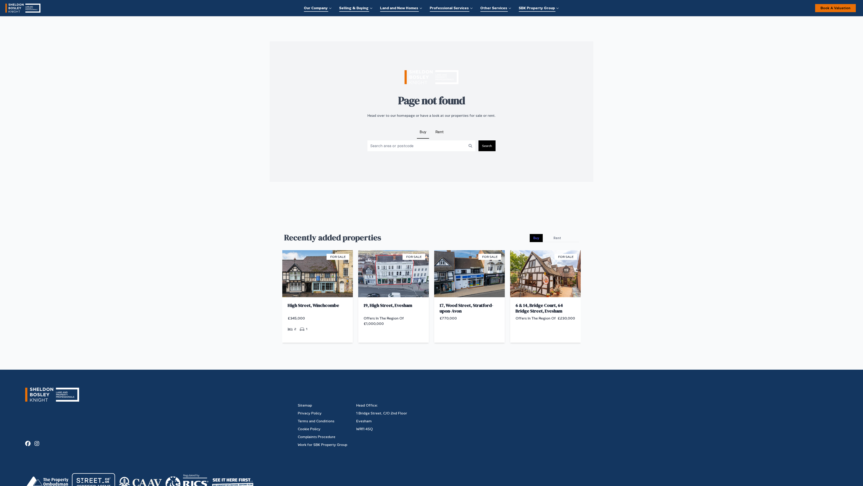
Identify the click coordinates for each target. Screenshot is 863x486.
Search (487, 146)
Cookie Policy (309, 429)
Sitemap (305, 405)
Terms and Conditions (316, 421)
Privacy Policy (310, 413)
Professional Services (449, 8)
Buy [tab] (536, 238)
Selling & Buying (354, 8)
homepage (406, 115)
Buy (423, 132)
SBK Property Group (537, 8)
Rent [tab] (557, 238)
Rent (439, 132)
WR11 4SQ (364, 429)
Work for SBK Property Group (322, 444)
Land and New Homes (399, 8)
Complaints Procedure (316, 436)
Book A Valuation (835, 8)
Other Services (493, 8)
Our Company (316, 8)
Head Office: (367, 405)
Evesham (364, 421)
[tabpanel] (431, 298)
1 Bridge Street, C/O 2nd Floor (381, 413)
